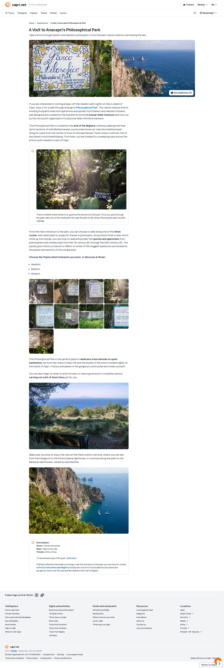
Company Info (49, 654)
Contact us (141, 624)
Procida (183, 628)
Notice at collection (211, 664)
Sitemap (60, 654)
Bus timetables (11, 621)
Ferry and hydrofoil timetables (18, 617)
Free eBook (141, 617)
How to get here (12, 610)
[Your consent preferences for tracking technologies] (219, 663)
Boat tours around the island (61, 610)
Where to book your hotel (104, 617)
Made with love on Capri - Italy (203, 658)
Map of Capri (10, 628)
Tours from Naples (57, 632)
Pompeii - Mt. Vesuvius (189, 632)
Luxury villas (98, 621)
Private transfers (12, 613)
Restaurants (98, 613)
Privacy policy (32, 658)
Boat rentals (10, 624)
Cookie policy (46, 658)
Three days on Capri (57, 617)
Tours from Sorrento (58, 624)
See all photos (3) (183, 92)
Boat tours (53, 621)
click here (71, 558)
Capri (182, 610)
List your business (144, 628)
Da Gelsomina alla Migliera (55, 567)
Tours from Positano (58, 628)
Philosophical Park (86, 107)
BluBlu (14, 651)
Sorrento (184, 617)
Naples (183, 621)
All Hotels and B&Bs (101, 610)
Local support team (144, 610)
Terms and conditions (14, 658)
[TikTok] (42, 595)
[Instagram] (36, 595)
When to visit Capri (13, 632)
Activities (53, 635)
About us (140, 621)
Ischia (182, 624)
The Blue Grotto (56, 613)
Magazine (140, 613)
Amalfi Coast (185, 613)
